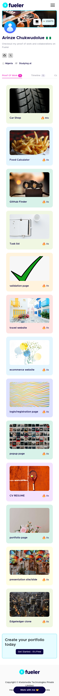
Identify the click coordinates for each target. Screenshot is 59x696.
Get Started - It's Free (29, 652)
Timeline (37, 75)
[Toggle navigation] (53, 5)
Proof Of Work (11, 75)
